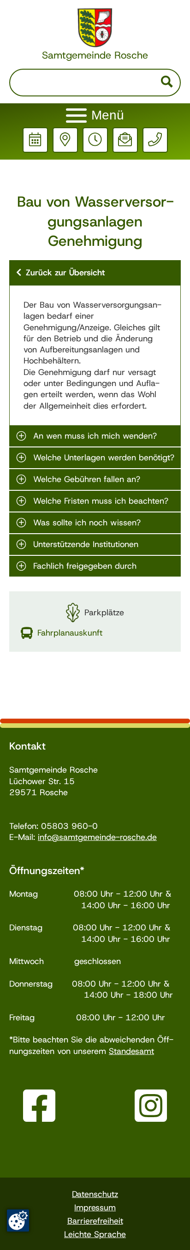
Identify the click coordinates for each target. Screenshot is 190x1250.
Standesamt (131, 1051)
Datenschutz (95, 1194)
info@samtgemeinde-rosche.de (97, 837)
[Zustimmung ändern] (18, 1220)
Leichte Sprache (95, 1234)
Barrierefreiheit (95, 1220)
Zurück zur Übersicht (65, 272)
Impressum (95, 1207)
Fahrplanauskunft (69, 632)
